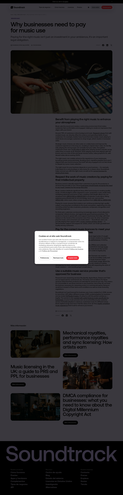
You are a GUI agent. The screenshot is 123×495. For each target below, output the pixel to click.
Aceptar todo (72, 258)
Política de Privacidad (49, 251)
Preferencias (44, 258)
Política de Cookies (76, 249)
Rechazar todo (58, 258)
